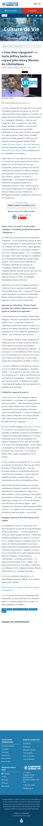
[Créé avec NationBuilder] (22, 820)
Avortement (27, 744)
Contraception (28, 753)
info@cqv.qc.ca (28, 788)
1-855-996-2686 (28, 785)
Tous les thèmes (28, 759)
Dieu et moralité (28, 756)
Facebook (6, 774)
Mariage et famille (29, 750)
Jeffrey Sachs (33, 609)
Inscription (5, 749)
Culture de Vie (18, 46)
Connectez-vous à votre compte (21, 815)
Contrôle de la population (20, 609)
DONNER (33, 11)
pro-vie (31, 205)
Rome (4, 611)
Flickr (5, 777)
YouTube (6, 786)
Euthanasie (27, 747)
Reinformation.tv (22, 103)
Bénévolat (5, 752)
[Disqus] (22, 649)
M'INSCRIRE (12, 11)
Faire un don (6, 761)
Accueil (5, 46)
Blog (11, 46)
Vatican (9, 609)
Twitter (5, 780)
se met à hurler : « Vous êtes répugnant (24, 144)
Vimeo (5, 783)
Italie (3, 609)
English (4, 15)
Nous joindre (6, 758)
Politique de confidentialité (21, 813)
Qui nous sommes (8, 746)
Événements (6, 755)
